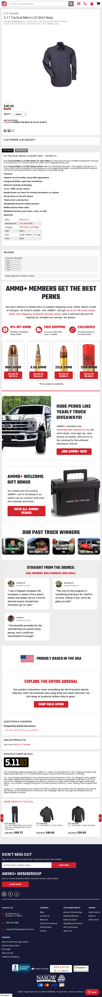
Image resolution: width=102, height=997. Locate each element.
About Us (44, 919)
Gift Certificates (70, 927)
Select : (8, 114)
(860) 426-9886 (85, 4)
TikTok (16, 894)
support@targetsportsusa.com (20, 929)
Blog (42, 912)
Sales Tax (67, 931)
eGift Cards (93, 919)
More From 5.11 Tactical (18, 802)
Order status (94, 912)
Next (100, 818)
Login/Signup (92, 4)
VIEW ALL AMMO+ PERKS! (26, 511)
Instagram (4, 894)
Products (79, 4)
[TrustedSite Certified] (81, 969)
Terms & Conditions (49, 923)
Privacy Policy (46, 927)
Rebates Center (70, 919)
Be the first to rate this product (40, 21)
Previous (2, 818)
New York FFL (7, 953)
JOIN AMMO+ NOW (74, 451)
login (7, 122)
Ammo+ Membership (72, 912)
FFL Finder (6, 949)
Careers (43, 931)
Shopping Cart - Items (98, 4)
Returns (91, 916)
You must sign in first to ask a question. (22, 730)
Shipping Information (73, 923)
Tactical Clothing (29, 227)
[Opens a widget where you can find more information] (92, 992)
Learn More (15, 884)
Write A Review (60, 21)
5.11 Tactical (26, 223)
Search (71, 3)
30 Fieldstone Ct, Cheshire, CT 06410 (13, 914)
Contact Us (45, 916)
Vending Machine (71, 916)
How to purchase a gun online (15, 941)
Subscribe (64, 865)
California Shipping (10, 956)
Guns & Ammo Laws (10, 945)
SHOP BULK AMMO (51, 704)
